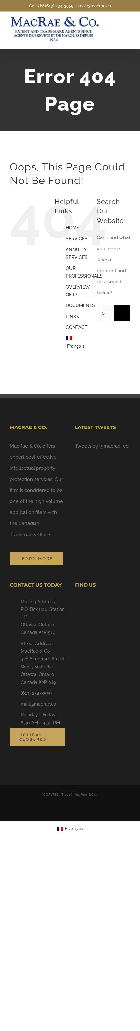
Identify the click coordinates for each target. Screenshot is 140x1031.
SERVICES (77, 238)
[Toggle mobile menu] (127, 23)
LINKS (72, 316)
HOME (72, 227)
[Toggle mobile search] (116, 23)
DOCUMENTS (80, 305)
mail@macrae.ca (94, 5)
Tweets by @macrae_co (102, 446)
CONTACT (77, 327)
